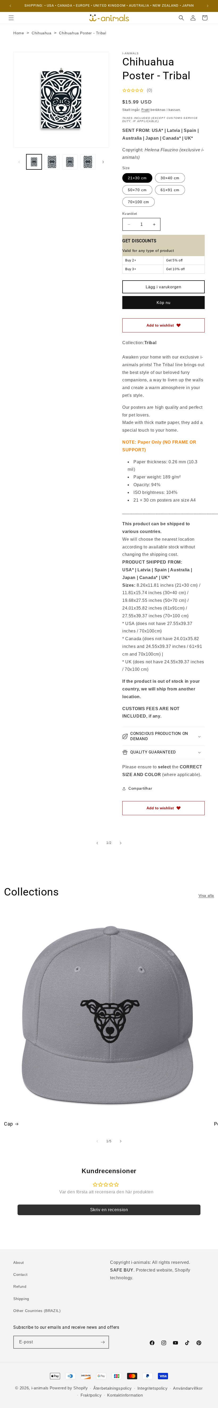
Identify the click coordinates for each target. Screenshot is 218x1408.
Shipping (21, 1299)
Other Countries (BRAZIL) (37, 1311)
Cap (8, 1124)
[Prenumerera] (102, 1342)
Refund (20, 1286)
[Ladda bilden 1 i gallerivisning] (34, 162)
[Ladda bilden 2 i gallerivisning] (52, 162)
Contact (20, 1274)
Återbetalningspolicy (112, 1388)
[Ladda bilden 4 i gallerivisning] (88, 162)
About (18, 1262)
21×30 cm (137, 178)
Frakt (145, 110)
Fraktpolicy (91, 1395)
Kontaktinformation (125, 1395)
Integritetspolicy (152, 1388)
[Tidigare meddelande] (10, 6)
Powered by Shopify (69, 1388)
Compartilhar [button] (140, 788)
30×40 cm (170, 178)
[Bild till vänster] (19, 162)
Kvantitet (129, 214)
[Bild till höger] (103, 162)
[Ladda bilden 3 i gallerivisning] (70, 162)
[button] (11, 18)
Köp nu (163, 302)
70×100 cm (138, 202)
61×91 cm (170, 190)
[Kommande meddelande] (207, 6)
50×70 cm (137, 190)
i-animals (40, 1388)
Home (18, 33)
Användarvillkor (188, 1388)
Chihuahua (41, 33)
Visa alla (206, 895)
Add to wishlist (160, 325)
